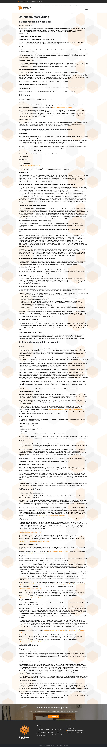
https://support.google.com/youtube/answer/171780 (51, 515)
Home (40, 5)
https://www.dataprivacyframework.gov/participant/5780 (34, 541)
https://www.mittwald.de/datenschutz (62, 107)
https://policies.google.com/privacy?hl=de (30, 532)
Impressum (57, 745)
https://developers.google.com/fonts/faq (59, 551)
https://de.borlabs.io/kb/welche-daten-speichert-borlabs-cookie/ (65, 409)
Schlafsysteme (55, 5)
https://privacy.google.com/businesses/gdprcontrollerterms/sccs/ (70, 584)
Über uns (86, 5)
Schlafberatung (77, 5)
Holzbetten (46, 5)
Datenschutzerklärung (64, 745)
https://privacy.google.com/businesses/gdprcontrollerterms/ (34, 584)
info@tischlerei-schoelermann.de (31, 165)
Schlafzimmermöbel (66, 5)
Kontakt (86, 9)
